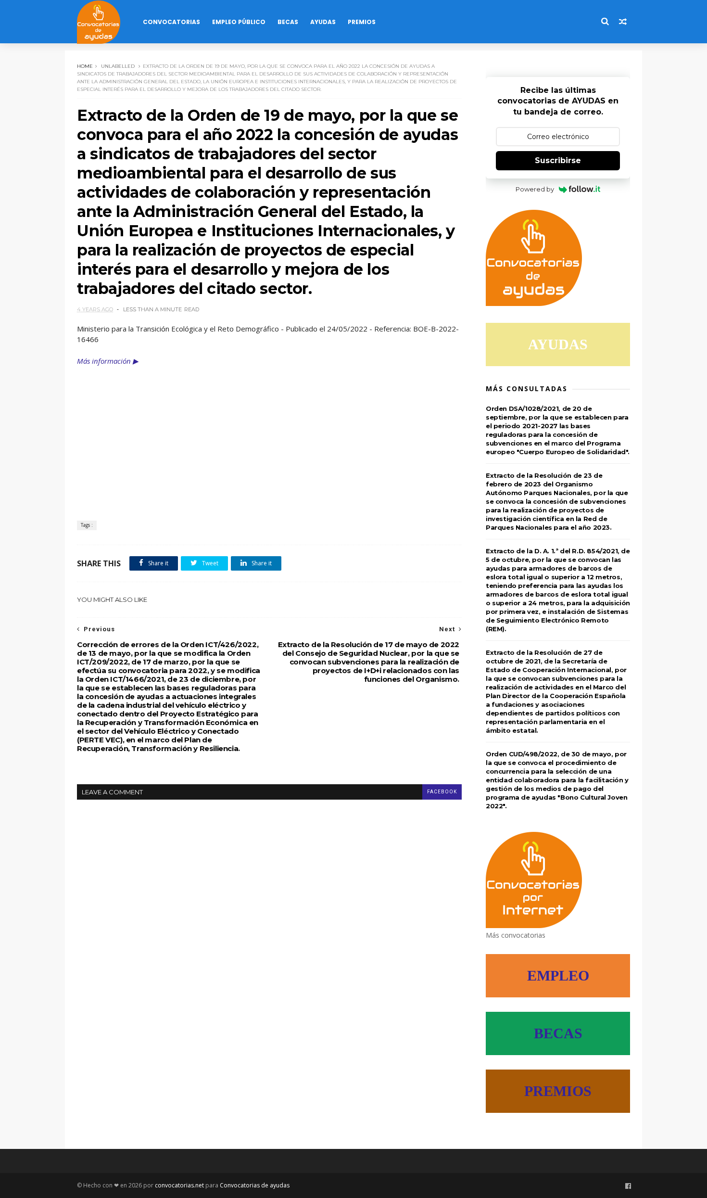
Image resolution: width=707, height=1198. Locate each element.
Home (85, 66)
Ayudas (323, 22)
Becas (288, 22)
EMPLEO (558, 975)
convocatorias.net (179, 1185)
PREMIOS (558, 1091)
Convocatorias (171, 22)
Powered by (535, 189)
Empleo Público (238, 22)
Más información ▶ (108, 361)
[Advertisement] (269, 438)
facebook (442, 791)
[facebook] (628, 1186)
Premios (362, 22)
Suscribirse (558, 160)
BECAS (558, 1033)
